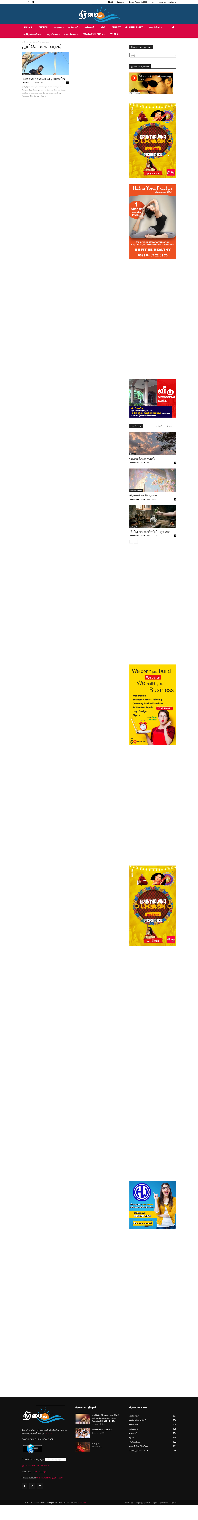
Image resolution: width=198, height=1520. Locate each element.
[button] (172, 27)
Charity (116, 27)
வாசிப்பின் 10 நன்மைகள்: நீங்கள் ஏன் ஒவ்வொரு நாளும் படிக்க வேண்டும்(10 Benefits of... (105, 1418)
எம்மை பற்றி (129, 1502)
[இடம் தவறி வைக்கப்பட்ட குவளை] (152, 516)
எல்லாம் (159, 426)
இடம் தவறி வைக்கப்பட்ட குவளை (149, 531)
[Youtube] (33, 2)
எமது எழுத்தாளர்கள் (143, 1502)
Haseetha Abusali (137, 463)
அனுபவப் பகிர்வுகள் (28, 74)
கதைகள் (58, 27)
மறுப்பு (155, 1502)
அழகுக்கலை (52, 34)
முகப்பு (24, 42)
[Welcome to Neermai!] (83, 1433)
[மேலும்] (49, 1433)
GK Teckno (81, 1502)
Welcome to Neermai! (102, 1430)
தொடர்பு (173, 1502)
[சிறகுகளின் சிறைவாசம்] (152, 480)
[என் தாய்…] (83, 1447)
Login (154, 2)
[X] (28, 2)
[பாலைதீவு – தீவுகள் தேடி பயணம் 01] (45, 63)
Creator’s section (92, 34)
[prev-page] (131, 541)
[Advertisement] (152, 283)
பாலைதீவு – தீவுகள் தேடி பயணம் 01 (44, 78)
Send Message (40, 1471)
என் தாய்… (96, 1443)
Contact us (172, 2)
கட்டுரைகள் (73, 27)
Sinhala (28, 27)
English (43, 27)
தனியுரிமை (164, 1502)
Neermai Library (134, 27)
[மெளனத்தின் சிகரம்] (152, 443)
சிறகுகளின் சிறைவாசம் (144, 495)
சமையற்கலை (70, 34)
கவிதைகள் (89, 27)
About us (162, 2)
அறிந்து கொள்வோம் (32, 34)
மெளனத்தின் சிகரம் (142, 459)
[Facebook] (24, 2)
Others (114, 34)
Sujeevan (26, 82)
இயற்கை (133, 454)
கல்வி (103, 27)
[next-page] (136, 541)
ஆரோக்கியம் (154, 27)
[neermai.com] (99, 14)
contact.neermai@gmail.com (49, 1477)
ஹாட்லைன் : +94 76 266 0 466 (35, 1465)
